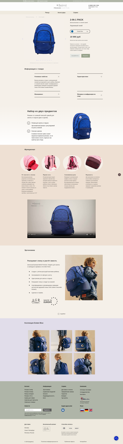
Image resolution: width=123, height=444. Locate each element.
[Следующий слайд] (119, 174)
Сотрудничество (85, 392)
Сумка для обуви (29, 398)
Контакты (82, 394)
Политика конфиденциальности (49, 441)
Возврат (64, 396)
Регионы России (29, 433)
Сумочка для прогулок (31, 400)
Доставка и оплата (67, 389)
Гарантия (64, 394)
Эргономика (46, 389)
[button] (80, 31)
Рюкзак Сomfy (28, 389)
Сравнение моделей (49, 391)
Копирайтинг (83, 441)
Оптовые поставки (85, 390)
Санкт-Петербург (29, 430)
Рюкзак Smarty (28, 391)
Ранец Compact (29, 394)
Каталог (45, 394)
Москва (26, 428)
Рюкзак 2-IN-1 (28, 396)
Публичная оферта (69, 441)
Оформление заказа (68, 391)
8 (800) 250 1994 (94, 5)
